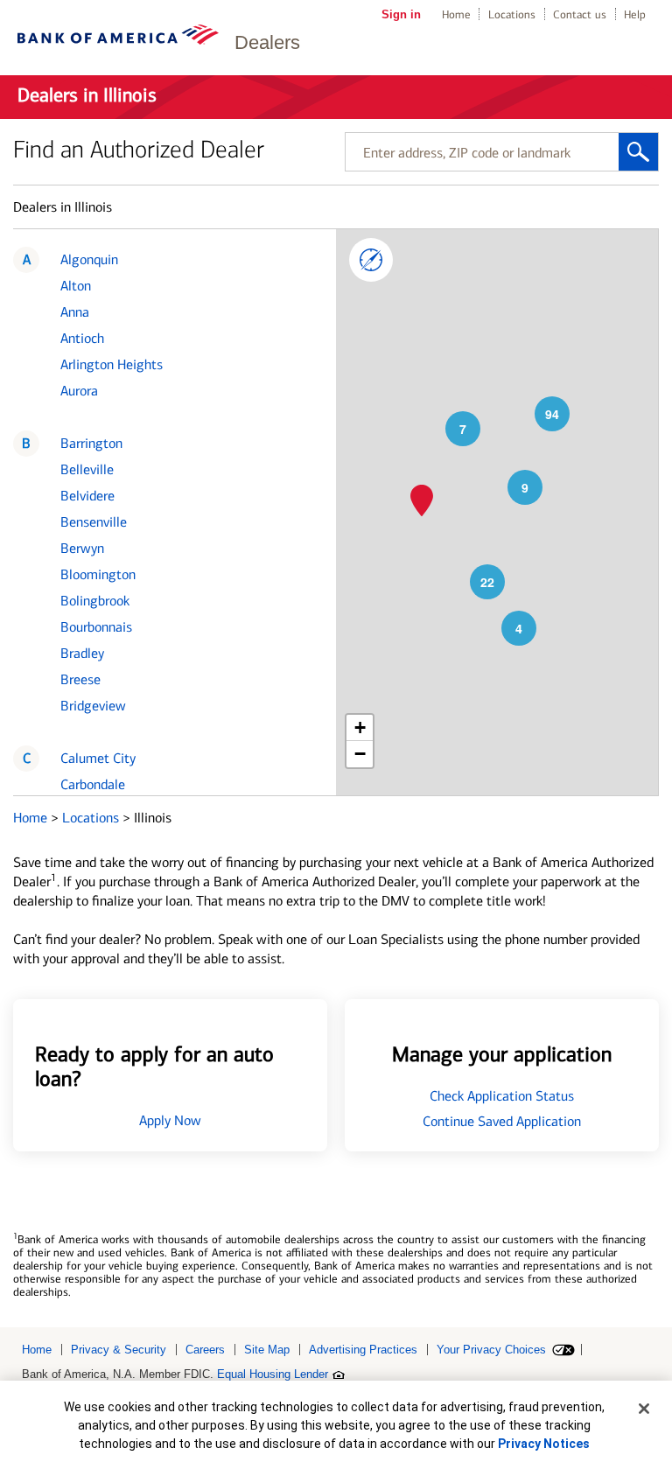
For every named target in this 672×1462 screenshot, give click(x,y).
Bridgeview (93, 705)
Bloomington (98, 574)
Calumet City (98, 758)
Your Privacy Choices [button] (491, 1349)
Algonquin (89, 259)
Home (456, 14)
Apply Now (170, 1120)
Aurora (79, 390)
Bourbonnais (96, 627)
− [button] (360, 754)
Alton (75, 285)
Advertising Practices (363, 1349)
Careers (205, 1349)
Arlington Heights (111, 364)
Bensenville (93, 522)
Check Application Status (502, 1096)
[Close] (644, 1408)
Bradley (82, 653)
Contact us (579, 14)
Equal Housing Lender (272, 1374)
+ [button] (360, 727)
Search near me (371, 260)
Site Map (267, 1349)
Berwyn (82, 548)
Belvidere (87, 495)
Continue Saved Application (502, 1121)
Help (635, 14)
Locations (512, 14)
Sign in (401, 14)
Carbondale (92, 784)
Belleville (87, 469)
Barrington (91, 443)
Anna (74, 312)
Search (638, 152)
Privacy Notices (544, 1444)
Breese (80, 679)
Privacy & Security (118, 1349)
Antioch (82, 338)
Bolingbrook (95, 600)
